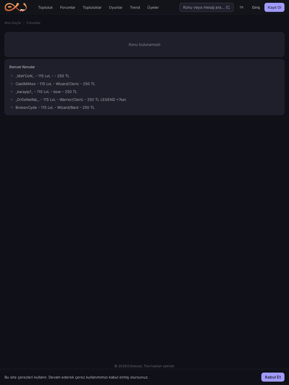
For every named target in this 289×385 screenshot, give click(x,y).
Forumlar (67, 7)
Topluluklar (92, 7)
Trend (135, 7)
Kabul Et (273, 377)
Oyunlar (115, 7)
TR (241, 7)
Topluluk (45, 7)
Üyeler (153, 7)
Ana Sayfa (13, 23)
